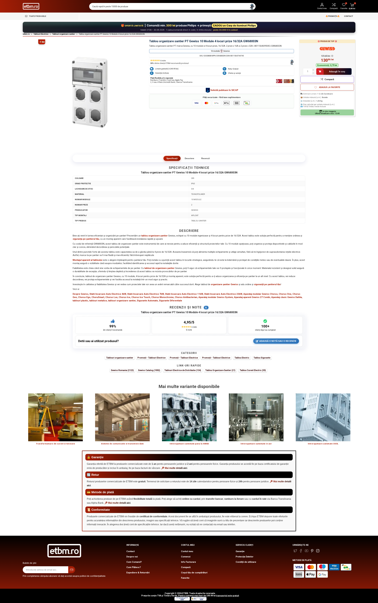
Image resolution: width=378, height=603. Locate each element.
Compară (334, 8)
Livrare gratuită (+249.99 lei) (167, 69)
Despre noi (132, 556)
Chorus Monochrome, (162, 297)
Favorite (185, 578)
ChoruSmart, (98, 297)
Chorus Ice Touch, (141, 297)
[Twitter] (295, 550)
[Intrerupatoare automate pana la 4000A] (189, 417)
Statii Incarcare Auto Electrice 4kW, (108, 294)
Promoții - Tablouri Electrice (151, 358)
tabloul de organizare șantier (159, 268)
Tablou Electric (241, 358)
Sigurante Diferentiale (170, 300)
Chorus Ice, (125, 297)
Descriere (189, 158)
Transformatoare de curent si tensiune (55, 444)
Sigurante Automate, (147, 300)
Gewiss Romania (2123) (122, 370)
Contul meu (322, 8)
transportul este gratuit (227, 595)
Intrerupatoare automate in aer (256, 444)
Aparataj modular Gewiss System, (215, 297)
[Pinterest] (312, 550)
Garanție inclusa (162, 73)
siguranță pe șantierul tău (267, 284)
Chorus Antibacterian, (186, 297)
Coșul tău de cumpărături (194, 572)
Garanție (240, 551)
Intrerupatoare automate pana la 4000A (189, 444)
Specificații (172, 158)
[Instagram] (317, 550)
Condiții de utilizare (246, 562)
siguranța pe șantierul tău (86, 239)
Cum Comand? (134, 562)
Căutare (252, 6)
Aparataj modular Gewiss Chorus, (260, 294)
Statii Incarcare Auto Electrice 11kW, (184, 294)
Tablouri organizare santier (119, 358)
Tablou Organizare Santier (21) (220, 370)
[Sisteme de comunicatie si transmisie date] (122, 417)
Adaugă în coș (337, 71)
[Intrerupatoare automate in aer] (256, 417)
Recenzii (205, 158)
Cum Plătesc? (133, 567)
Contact (130, 551)
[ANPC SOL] (182, 600)
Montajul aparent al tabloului (87, 260)
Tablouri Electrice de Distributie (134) (182, 370)
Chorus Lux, (111, 297)
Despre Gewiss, (81, 294)
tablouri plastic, (81, 300)
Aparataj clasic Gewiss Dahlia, (286, 297)
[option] (55, 420)
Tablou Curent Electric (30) (253, 370)
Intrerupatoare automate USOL (323, 444)
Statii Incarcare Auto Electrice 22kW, (223, 294)
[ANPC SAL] (198, 600)
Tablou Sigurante (262, 358)
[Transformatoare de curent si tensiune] (55, 417)
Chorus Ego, (84, 297)
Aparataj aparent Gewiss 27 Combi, (252, 297)
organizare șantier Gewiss (224, 284)
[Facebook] (301, 550)
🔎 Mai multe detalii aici (174, 468)
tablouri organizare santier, (122, 300)
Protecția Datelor (244, 556)
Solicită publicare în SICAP (224, 90)
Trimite (71, 569)
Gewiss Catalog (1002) (149, 370)
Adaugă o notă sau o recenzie (277, 341)
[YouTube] (306, 550)
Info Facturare (188, 562)
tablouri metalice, (98, 300)
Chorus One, (285, 294)
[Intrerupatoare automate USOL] (323, 417)
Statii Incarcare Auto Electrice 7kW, (145, 294)
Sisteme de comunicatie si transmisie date (122, 444)
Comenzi (185, 556)
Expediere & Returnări (138, 572)
